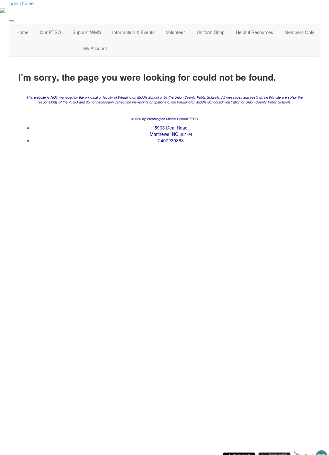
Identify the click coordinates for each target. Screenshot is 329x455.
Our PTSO (50, 32)
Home (22, 32)
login (13, 3)
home (28, 3)
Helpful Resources (254, 32)
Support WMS (87, 32)
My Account (95, 48)
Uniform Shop (211, 32)
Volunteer (175, 32)
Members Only (299, 32)
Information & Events (133, 32)
